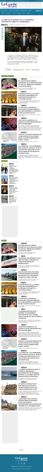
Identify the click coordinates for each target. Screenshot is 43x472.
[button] (2, 27)
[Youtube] (41, 1)
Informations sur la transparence (25, 466)
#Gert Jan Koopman (35, 69)
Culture (14, 13)
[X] (39, 1)
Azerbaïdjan (8, 13)
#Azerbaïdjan (8, 69)
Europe (29, 10)
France (2, 13)
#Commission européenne (18, 69)
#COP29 (27, 69)
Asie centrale (16, 10)
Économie (19, 13)
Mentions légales (14, 466)
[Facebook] (37, 1)
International (24, 10)
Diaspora (28, 13)
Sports (23, 13)
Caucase (10, 10)
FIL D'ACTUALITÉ (4, 10)
